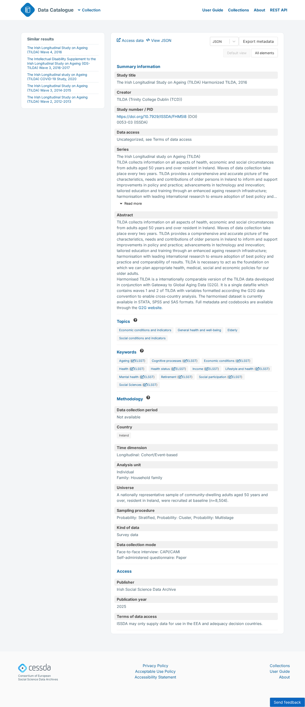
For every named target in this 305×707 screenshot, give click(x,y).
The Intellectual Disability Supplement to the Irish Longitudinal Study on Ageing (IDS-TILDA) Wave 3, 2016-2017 (61, 63)
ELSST (139, 361)
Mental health (129, 377)
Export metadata (258, 41)
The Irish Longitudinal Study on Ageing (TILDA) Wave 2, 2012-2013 (57, 99)
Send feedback (287, 702)
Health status (160, 369)
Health (123, 369)
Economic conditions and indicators (145, 330)
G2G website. (150, 307)
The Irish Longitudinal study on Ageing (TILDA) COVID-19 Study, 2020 (57, 77)
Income (198, 369)
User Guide (212, 10)
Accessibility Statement (155, 677)
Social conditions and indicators (142, 338)
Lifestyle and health (239, 369)
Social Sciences (130, 385)
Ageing (124, 361)
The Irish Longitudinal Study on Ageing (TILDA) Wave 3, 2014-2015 (57, 88)
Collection (91, 10)
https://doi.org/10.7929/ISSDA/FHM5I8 (152, 116)
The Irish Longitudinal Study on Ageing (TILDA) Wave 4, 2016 (57, 50)
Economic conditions (219, 361)
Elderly (232, 330)
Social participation (212, 377)
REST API (278, 10)
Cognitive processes (166, 361)
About (259, 10)
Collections (238, 10)
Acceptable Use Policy (155, 671)
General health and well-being (199, 330)
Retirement (168, 377)
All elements (264, 53)
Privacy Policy (155, 665)
